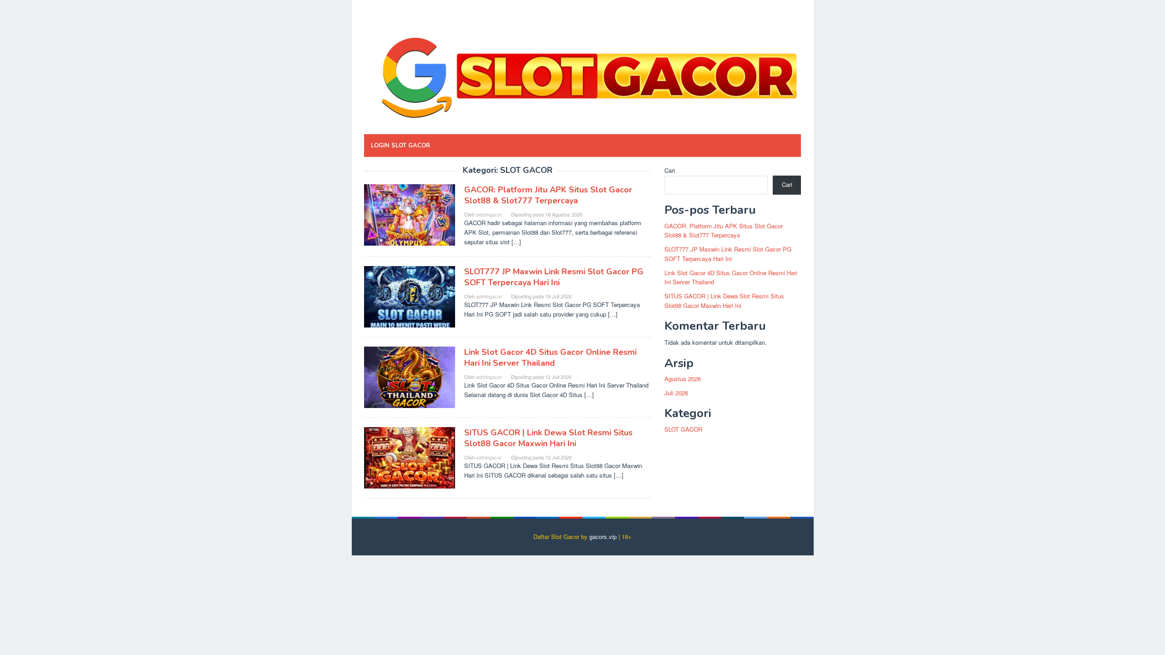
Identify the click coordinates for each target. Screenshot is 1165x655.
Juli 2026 (676, 392)
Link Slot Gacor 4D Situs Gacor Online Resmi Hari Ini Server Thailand (550, 357)
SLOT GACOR (683, 429)
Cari (669, 170)
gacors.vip (603, 536)
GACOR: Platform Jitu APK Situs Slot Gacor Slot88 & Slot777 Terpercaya (548, 195)
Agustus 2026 (682, 378)
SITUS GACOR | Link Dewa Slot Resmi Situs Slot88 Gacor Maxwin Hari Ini (548, 438)
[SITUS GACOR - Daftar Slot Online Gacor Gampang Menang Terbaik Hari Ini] (582, 69)
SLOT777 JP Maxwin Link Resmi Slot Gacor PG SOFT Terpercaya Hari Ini (553, 277)
